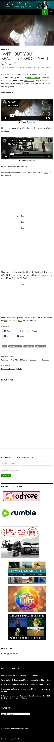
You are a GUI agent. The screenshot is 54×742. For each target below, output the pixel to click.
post (20, 320)
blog (6, 320)
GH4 (46, 172)
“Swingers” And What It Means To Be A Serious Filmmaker (25, 358)
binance (4, 675)
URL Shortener (7, 696)
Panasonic (29, 346)
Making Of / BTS (8, 49)
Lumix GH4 (29, 80)
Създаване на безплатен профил (15, 689)
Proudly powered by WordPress (12, 739)
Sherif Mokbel (33, 77)
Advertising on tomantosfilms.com (14, 728)
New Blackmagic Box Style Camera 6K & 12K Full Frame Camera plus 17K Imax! (25, 697)
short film (41, 346)
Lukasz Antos (26, 68)
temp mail (5, 680)
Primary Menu (51, 12)
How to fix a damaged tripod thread (24, 675)
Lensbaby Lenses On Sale (11, 367)
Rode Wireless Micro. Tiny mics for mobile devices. (31, 680)
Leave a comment (43, 68)
